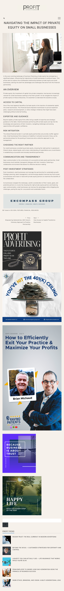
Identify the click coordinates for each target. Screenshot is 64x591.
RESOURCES (35, 210)
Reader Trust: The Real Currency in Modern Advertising (34, 537)
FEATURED (20, 210)
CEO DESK (13, 210)
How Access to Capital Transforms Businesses (44, 220)
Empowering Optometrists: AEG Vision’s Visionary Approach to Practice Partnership (17, 221)
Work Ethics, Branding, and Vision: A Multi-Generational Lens (36, 580)
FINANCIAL (27, 210)
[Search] (5, 524)
